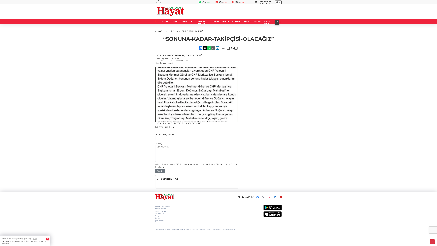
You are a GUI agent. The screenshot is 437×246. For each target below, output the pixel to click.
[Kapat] (47, 239)
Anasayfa (158, 3)
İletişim (157, 218)
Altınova (247, 21)
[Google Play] (267, 207)
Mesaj (158, 143)
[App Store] (267, 214)
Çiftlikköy (236, 21)
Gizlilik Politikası (160, 209)
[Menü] (280, 22)
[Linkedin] (275, 197)
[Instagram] (269, 197)
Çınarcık (225, 21)
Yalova (216, 21)
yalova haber (159, 221)
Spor (193, 21)
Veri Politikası (159, 213)
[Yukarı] (432, 241)
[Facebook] (257, 197)
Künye (157, 216)
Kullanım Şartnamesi (162, 206)
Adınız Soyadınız (164, 134)
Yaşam (175, 21)
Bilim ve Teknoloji (202, 22)
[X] (263, 197)
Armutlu (257, 21)
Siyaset (184, 21)
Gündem (165, 21)
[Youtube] (280, 197)
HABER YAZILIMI (177, 229)
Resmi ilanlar (267, 22)
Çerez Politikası (160, 211)
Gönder (160, 171)
